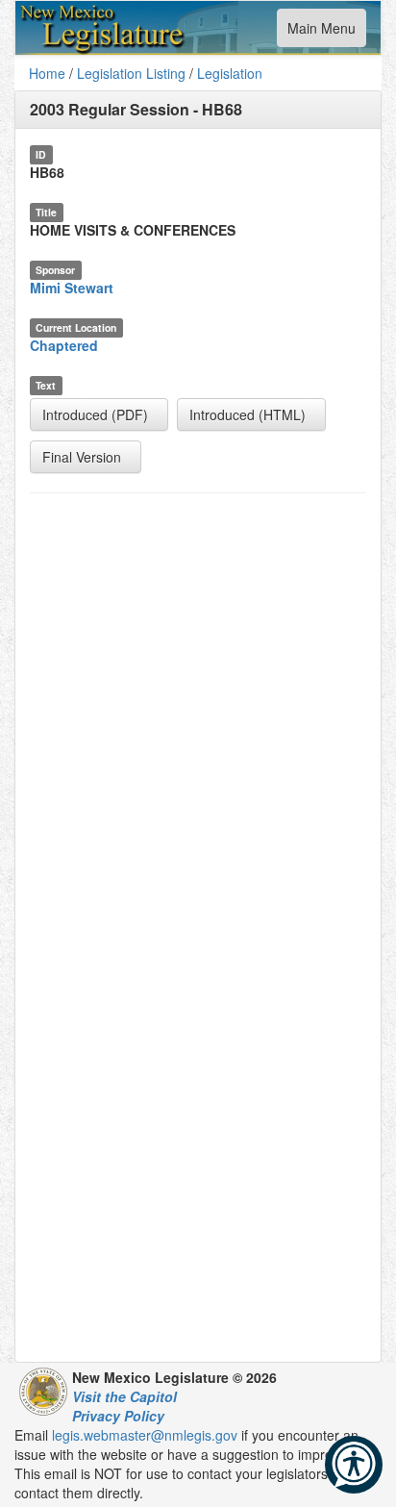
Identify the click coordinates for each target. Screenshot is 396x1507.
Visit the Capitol (124, 1396)
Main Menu (321, 32)
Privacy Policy (118, 1415)
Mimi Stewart (71, 287)
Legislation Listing (131, 73)
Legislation (229, 73)
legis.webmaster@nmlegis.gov (144, 1434)
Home (47, 73)
